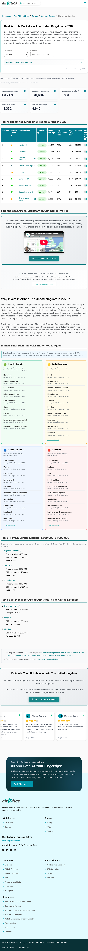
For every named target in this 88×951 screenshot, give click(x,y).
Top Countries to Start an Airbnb (18, 902)
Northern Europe (48, 16)
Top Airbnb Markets (13, 906)
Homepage (6, 16)
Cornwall (22, 152)
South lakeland (25, 192)
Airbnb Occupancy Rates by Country (19, 919)
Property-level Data (13, 882)
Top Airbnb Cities (21, 16)
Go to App (9, 823)
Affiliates (50, 878)
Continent (8, 50)
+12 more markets (9, 525)
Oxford (7, 565)
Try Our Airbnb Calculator (45, 699)
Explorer (8, 865)
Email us (50, 831)
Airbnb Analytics (11, 869)
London (22, 145)
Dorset (21, 172)
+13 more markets (53, 525)
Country (33, 50)
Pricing (49, 823)
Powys (7, 617)
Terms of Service (23, 948)
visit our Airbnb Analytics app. (49, 659)
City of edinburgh (26, 166)
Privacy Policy (8, 948)
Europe (35, 16)
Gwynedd (22, 179)
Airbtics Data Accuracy (56, 865)
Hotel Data (9, 886)
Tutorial (8, 827)
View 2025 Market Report (44, 284)
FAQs (49, 827)
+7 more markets (53, 440)
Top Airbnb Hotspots (13, 914)
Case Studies (10, 923)
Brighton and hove (24, 199)
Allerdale (8, 629)
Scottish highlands (22, 159)
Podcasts (8, 932)
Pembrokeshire (25, 185)
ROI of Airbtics (52, 869)
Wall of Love (10, 927)
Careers (50, 873)
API (6, 878)
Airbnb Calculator (12, 873)
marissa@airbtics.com (11, 841)
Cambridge (8, 580)
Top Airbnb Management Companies (20, 910)
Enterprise (9, 890)
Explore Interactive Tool (45, 258)
